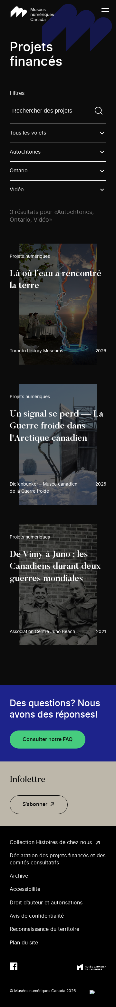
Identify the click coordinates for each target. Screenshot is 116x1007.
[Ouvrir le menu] (105, 14)
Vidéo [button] (17, 189)
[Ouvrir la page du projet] (58, 304)
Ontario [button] (19, 170)
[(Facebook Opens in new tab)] (13, 966)
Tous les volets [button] (28, 133)
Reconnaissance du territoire (44, 929)
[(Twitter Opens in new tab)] (26, 966)
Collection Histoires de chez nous (51, 842)
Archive (19, 876)
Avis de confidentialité (37, 916)
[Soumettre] (98, 110)
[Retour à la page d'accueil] (32, 13)
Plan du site (24, 942)
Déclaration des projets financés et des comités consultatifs (57, 859)
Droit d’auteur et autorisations (46, 902)
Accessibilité (25, 889)
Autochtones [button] (25, 152)
